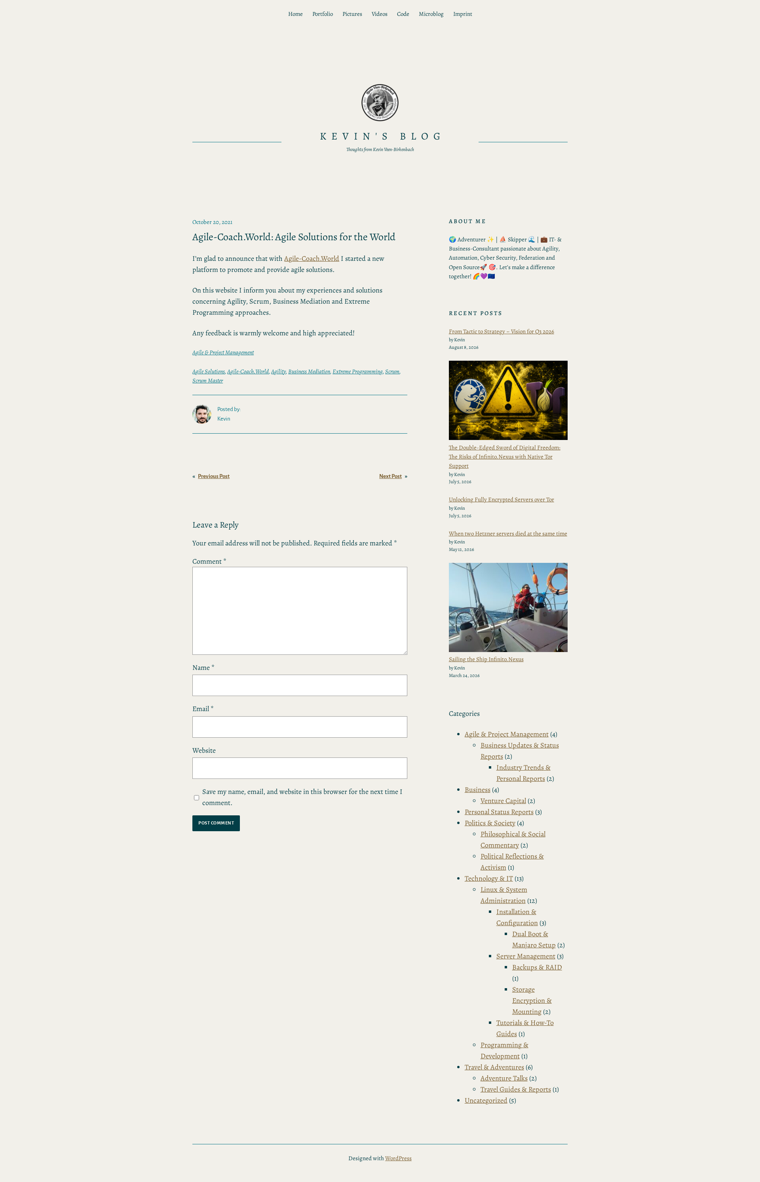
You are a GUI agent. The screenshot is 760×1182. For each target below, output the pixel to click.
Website (204, 750)
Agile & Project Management (223, 352)
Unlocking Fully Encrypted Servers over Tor (501, 499)
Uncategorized (486, 1100)
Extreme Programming (357, 371)
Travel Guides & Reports (516, 1089)
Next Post (390, 476)
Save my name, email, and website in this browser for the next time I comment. (302, 797)
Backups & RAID (537, 967)
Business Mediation (309, 371)
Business (477, 789)
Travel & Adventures (494, 1067)
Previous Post (214, 476)
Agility (278, 371)
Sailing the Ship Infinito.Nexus (486, 659)
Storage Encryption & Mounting (532, 1000)
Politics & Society (490, 823)
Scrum (392, 371)
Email (203, 708)
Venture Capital (503, 800)
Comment (209, 561)
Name (203, 667)
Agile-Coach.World (311, 258)
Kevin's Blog (383, 136)
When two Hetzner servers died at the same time (508, 533)
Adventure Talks (504, 1078)
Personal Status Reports (499, 812)
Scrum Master (207, 380)
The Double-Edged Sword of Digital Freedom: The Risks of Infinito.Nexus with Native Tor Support (504, 457)
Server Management (525, 956)
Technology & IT (489, 878)
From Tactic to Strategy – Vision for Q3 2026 (501, 331)
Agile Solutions (208, 371)
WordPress (398, 1158)
